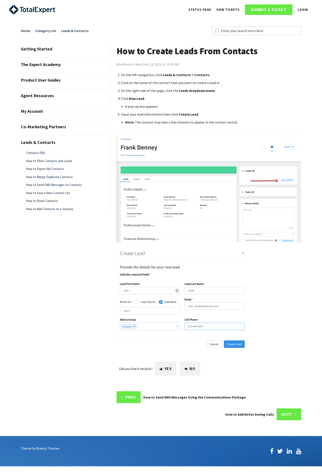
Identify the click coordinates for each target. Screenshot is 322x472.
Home (25, 31)
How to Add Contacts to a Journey (49, 209)
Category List (45, 31)
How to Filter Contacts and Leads (49, 161)
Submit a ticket (269, 9)
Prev (131, 397)
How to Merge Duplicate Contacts (49, 177)
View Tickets (228, 9)
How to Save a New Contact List (48, 193)
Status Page (199, 9)
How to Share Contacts (42, 201)
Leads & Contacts (74, 31)
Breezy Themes (48, 448)
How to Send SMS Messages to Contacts (54, 185)
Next (286, 414)
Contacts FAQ (35, 153)
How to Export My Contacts (45, 169)
